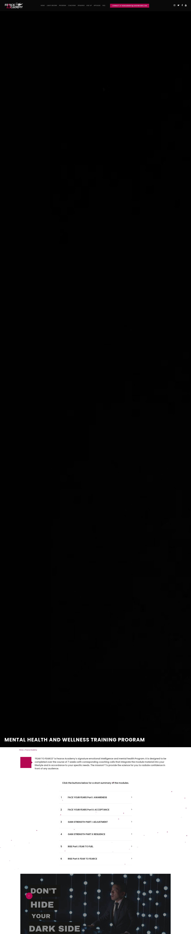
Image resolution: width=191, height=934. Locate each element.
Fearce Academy (31, 750)
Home (21, 750)
